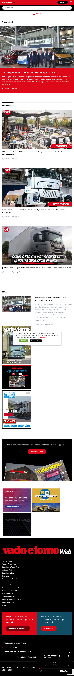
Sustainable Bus (8, 573)
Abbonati (62, 2)
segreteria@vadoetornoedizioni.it (17, 651)
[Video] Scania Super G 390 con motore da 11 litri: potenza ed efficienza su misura (36, 268)
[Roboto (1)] (37, 377)
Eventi (15, 159)
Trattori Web (7, 582)
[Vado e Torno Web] (8, 2)
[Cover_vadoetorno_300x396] (37, 345)
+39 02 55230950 (10, 647)
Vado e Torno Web (9, 564)
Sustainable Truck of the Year (13, 588)
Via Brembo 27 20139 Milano (15, 643)
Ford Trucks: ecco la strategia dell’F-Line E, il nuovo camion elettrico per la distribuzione (34, 211)
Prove (15, 272)
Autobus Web (7, 570)
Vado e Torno (7, 561)
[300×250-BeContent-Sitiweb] (17, 500)
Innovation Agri (8, 603)
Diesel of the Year (8, 594)
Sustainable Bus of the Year (12, 591)
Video (19, 272)
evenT (4, 606)
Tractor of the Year (9, 597)
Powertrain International (11, 579)
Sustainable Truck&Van (10, 567)
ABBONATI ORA (37, 452)
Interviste (16, 217)
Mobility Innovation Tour (11, 600)
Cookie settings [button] (35, 341)
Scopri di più (48, 628)
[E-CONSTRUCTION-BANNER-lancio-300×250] (46, 500)
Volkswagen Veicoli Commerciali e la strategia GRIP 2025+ (30, 72)
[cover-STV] (37, 409)
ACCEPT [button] (23, 341)
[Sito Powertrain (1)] (17, 524)
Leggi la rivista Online (17, 628)
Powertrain (6, 576)
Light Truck (17, 88)
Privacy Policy (21, 657)
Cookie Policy (32, 657)
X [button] (57, 333)
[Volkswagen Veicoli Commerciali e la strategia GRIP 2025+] (37, 47)
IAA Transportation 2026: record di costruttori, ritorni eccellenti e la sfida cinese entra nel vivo (36, 153)
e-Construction (7, 585)
